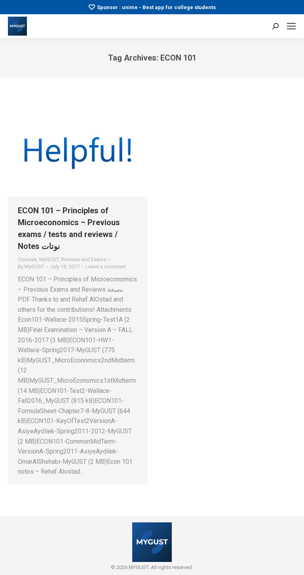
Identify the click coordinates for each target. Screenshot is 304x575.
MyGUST (49, 259)
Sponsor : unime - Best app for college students (156, 7)
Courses (27, 259)
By (31, 266)
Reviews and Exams (83, 259)
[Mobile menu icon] (291, 26)
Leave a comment (106, 266)
